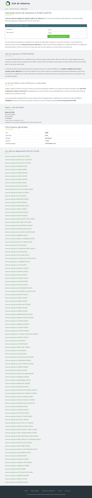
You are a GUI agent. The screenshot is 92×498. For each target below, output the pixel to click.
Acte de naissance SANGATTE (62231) (17, 459)
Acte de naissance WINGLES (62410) (16, 482)
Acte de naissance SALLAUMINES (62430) (18, 452)
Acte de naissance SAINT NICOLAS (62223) (18, 443)
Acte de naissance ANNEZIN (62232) (16, 173)
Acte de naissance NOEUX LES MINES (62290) (19, 397)
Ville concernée (10, 32)
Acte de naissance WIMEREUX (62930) (17, 475)
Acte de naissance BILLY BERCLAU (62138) (18, 222)
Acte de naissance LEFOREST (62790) (16, 337)
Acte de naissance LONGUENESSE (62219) (18, 360)
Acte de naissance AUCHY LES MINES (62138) (19, 189)
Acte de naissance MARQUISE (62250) (17, 377)
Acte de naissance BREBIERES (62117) (16, 235)
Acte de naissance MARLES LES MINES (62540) (19, 374)
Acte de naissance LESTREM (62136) (16, 344)
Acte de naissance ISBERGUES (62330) (17, 324)
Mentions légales (35, 490)
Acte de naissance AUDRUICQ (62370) (17, 192)
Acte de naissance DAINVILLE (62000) (16, 268)
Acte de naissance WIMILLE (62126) (16, 479)
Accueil (6, 9)
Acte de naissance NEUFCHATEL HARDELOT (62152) (21, 393)
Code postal (9, 29)
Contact (60, 490)
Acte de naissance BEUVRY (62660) (16, 216)
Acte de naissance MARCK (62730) (16, 370)
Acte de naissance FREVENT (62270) (16, 295)
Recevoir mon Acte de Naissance (58, 36)
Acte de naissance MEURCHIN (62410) (17, 387)
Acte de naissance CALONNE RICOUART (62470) (20, 248)
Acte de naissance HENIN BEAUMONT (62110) (19, 314)
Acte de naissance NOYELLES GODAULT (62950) (20, 400)
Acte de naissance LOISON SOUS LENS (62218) (19, 357)
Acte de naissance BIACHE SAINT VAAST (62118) (20, 219)
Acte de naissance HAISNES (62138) (16, 308)
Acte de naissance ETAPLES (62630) (16, 285)
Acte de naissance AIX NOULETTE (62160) (18, 163)
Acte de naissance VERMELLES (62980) (17, 466)
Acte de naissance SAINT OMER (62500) (17, 446)
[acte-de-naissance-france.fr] (18, 3)
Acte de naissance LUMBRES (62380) (16, 367)
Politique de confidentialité (48, 490)
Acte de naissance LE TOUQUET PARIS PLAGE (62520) (21, 334)
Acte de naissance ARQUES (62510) (16, 179)
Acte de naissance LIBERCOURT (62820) (17, 347)
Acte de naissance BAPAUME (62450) (17, 199)
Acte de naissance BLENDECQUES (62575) (18, 229)
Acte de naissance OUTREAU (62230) (16, 410)
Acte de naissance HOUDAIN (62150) (16, 321)
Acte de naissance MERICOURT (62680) (17, 383)
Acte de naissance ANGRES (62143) (16, 166)
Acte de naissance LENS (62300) (15, 341)
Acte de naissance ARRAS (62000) (16, 183)
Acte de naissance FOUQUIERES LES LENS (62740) (20, 291)
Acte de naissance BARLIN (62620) (16, 202)
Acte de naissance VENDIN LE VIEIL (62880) (18, 462)
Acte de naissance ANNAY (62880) (16, 169)
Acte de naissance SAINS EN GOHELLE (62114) (19, 426)
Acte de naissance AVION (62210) (15, 196)
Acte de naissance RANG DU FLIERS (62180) (18, 416)
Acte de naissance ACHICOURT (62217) (17, 156)
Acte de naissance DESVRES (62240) (16, 271)
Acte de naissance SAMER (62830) (16, 456)
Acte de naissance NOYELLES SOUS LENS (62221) (20, 403)
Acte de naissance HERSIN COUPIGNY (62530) (19, 318)
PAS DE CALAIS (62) (14, 9)
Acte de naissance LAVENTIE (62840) (16, 327)
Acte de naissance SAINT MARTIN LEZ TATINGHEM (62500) (23, 439)
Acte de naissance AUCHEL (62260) (16, 186)
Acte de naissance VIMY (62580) (15, 469)
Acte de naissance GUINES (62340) (16, 301)
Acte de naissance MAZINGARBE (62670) (18, 380)
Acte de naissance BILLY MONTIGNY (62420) (19, 225)
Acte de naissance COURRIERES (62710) (17, 262)
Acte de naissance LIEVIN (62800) (15, 350)
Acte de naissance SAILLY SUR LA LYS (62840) (19, 423)
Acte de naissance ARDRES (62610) (16, 176)
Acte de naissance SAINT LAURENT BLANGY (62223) (21, 433)
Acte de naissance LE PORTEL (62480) (17, 331)
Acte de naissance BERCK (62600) (16, 209)
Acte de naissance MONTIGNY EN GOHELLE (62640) (21, 390)
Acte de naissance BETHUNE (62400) (16, 212)
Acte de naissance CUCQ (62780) (16, 265)
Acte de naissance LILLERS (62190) (16, 354)
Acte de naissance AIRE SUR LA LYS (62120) (18, 160)
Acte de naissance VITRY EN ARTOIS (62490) (19, 472)
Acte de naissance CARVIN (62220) (16, 252)
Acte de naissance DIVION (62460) (16, 275)
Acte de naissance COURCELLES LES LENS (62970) (20, 258)
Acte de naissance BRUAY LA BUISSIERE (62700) (19, 239)
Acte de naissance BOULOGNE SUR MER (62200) (20, 232)
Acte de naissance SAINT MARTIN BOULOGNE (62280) (21, 436)
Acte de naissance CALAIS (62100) (16, 245)
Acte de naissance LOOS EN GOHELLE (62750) (19, 364)
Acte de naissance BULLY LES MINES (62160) (18, 242)
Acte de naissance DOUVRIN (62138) (16, 281)
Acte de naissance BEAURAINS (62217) (17, 206)
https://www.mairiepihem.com (14, 120)
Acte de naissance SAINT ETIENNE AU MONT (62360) (21, 429)
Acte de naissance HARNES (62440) (16, 311)
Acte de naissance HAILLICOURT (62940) (18, 304)
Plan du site (67, 490)
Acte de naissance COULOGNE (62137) (17, 255)
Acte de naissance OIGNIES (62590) (16, 406)
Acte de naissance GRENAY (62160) (16, 298)
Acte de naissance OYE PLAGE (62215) (17, 413)
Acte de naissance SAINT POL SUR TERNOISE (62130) (21, 449)
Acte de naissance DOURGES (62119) (16, 278)
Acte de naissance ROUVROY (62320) (17, 420)
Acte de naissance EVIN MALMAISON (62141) (18, 288)
